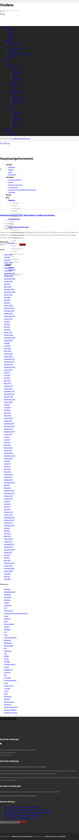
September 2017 (9, 431)
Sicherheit (7, 678)
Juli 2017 (7, 437)
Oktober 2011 (8, 547)
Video (6, 694)
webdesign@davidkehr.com (21, 138)
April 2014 (7, 509)
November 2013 (9, 520)
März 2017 (7, 445)
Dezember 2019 (9, 359)
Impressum (53, 836)
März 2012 (7, 536)
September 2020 (9, 338)
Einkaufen (7, 619)
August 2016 (8, 458)
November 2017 (9, 426)
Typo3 (6, 691)
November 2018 (9, 394)
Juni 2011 (7, 555)
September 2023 (9, 292)
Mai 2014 (7, 507)
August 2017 (8, 434)
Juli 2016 (7, 461)
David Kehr (10, 223)
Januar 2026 (8, 262)
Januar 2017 (8, 450)
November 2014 (9, 493)
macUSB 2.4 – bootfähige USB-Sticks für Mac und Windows (22, 807)
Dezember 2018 (9, 391)
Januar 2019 (8, 389)
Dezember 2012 (9, 525)
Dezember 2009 (9, 568)
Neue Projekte (8, 645)
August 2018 (8, 402)
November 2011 (9, 544)
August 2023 (8, 295)
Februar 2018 (8, 418)
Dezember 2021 (9, 308)
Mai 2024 (7, 284)
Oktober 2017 (8, 429)
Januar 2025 (8, 270)
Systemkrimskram (10, 680)
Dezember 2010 (9, 563)
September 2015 (9, 482)
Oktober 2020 (8, 335)
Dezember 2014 (9, 490)
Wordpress (7, 704)
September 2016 (9, 456)
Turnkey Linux (8, 686)
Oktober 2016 (8, 453)
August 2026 (8, 254)
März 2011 (7, 560)
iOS (5, 632)
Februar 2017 (8, 448)
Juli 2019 (7, 372)
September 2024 (9, 279)
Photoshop (7, 651)
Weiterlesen (4, 242)
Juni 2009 (7, 574)
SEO (5, 675)
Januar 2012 (8, 541)
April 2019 (7, 380)
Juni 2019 (7, 375)
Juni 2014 (7, 504)
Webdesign (8, 226)
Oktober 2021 (8, 313)
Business (7, 600)
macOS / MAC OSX (10, 637)
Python (6, 667)
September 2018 (9, 399)
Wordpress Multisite (10, 707)
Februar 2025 (8, 268)
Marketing (7, 640)
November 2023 (9, 289)
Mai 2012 (7, 531)
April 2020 (7, 348)
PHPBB (6, 656)
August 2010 (8, 566)
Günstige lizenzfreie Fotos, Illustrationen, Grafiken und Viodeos (27, 215)
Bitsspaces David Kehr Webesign (22, 836)
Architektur (8, 597)
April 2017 (7, 442)
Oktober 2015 (8, 480)
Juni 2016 (7, 464)
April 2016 (7, 469)
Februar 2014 (8, 512)
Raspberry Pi (8, 670)
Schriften (7, 672)
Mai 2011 (7, 558)
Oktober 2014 (8, 496)
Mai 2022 (7, 303)
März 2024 (7, 287)
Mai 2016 (7, 466)
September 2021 (9, 316)
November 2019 (9, 362)
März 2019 (7, 383)
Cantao (6, 603)
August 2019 (8, 370)
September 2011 (9, 550)
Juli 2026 (7, 257)
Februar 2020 (8, 354)
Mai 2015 (7, 485)
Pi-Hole (6, 659)
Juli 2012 (7, 528)
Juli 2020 (7, 343)
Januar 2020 (8, 356)
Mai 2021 (7, 327)
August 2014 (8, 499)
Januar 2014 (8, 515)
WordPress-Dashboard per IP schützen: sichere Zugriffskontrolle (23, 815)
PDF (5, 648)
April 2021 (7, 329)
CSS (5, 608)
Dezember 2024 (9, 273)
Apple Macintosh (9, 592)
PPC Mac (7, 661)
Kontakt (47, 836)
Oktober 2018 (8, 397)
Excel (6, 621)
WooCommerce (9, 702)
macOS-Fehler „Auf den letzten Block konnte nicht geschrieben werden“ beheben (28, 812)
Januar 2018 (8, 421)
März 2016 (7, 472)
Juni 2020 (7, 346)
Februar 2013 (8, 523)
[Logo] (2, 14)
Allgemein (7, 589)
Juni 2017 (7, 440)
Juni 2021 (7, 324)
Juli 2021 (7, 321)
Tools (6, 683)
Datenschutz (8, 611)
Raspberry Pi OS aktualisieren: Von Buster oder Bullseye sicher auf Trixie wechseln (28, 810)
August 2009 (8, 571)
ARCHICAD (7, 594)
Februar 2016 (8, 474)
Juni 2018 (7, 407)
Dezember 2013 (9, 517)
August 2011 (8, 552)
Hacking (6, 627)
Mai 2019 (7, 378)
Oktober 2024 (8, 276)
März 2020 (7, 351)
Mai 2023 (7, 300)
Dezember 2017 (9, 423)
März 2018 (7, 415)
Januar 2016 (8, 477)
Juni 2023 (7, 297)
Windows (7, 699)
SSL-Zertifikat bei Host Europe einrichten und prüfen (19, 818)
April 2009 (7, 579)
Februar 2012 (8, 539)
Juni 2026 (7, 260)
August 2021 (8, 319)
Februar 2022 (8, 305)
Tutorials (7, 688)
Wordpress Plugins (10, 710)
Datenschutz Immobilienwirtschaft (15, 613)
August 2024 (8, 281)
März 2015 (7, 488)
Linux (6, 635)
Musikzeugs (8, 643)
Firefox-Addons (9, 624)
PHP (5, 654)
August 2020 (8, 340)
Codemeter (8, 605)
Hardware (7, 629)
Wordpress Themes (10, 712)
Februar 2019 (8, 386)
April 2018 (7, 413)
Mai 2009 (7, 576)
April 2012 (7, 533)
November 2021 (9, 311)
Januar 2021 (8, 332)
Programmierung (9, 664)
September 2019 (9, 367)
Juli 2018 (7, 405)
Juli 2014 (7, 501)
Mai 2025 (7, 265)
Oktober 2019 (8, 364)
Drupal (6, 616)
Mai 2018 (7, 410)
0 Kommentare (8, 228)
